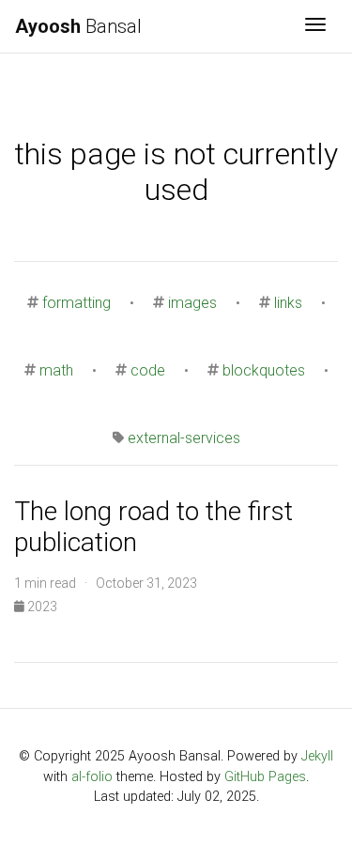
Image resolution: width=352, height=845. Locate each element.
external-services (184, 438)
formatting (76, 303)
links (288, 303)
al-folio (92, 777)
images (192, 303)
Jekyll (317, 756)
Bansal (78, 26)
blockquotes (263, 370)
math (56, 370)
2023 (40, 606)
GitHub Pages (265, 777)
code (147, 370)
